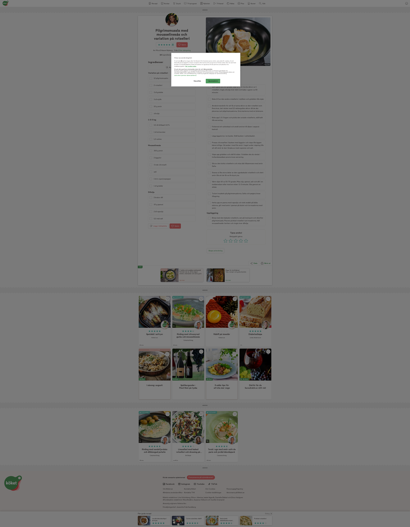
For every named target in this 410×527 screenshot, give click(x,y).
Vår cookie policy (190, 66)
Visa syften (197, 81)
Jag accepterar (213, 81)
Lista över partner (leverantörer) (185, 75)
